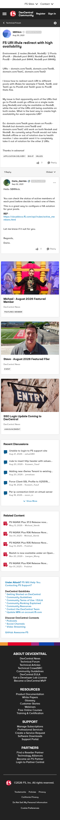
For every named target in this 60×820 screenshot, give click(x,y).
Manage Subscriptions (30, 726)
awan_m (29, 495)
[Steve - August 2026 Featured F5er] (30, 338)
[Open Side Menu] (4, 13)
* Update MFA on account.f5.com (23, 612)
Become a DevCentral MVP (30, 680)
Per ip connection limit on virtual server (30, 491)
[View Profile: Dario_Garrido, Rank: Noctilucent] (7, 182)
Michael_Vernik (32, 525)
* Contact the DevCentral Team (22, 609)
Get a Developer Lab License (30, 677)
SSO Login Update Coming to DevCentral (23, 418)
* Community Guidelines (18, 597)
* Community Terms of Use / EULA (24, 600)
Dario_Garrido (19, 181)
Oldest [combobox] (51, 172)
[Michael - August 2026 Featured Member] (30, 278)
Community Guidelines (30, 671)
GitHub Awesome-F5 (16, 632)
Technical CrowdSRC (30, 668)
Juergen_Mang (32, 556)
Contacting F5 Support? (18, 585)
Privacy (42, 792)
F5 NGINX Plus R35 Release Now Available (27, 542)
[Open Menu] (55, 23)
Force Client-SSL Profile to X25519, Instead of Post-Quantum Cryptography (31, 481)
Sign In (52, 13)
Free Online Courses (30, 710)
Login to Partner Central (30, 762)
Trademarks (20, 792)
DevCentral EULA (30, 674)
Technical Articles (30, 665)
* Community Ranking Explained (23, 603)
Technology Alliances (30, 755)
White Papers (30, 697)
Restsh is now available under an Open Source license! (31, 553)
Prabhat (28, 546)
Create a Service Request (30, 733)
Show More (31, 501)
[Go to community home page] (21, 13)
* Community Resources (18, 606)
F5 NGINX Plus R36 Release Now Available (27, 532)
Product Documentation (30, 694)
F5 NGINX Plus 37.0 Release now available (27, 522)
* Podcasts (11, 620)
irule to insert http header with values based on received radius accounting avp (32, 461)
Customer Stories (30, 703)
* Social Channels (15, 623)
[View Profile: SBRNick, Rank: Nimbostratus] (7, 34)
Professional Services (30, 729)
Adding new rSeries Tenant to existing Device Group (30, 471)
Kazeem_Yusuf (32, 464)
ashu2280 (30, 454)
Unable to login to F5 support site (28, 450)
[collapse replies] (30, 178)
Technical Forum (13, 23)
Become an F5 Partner (30, 759)
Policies (32, 792)
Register (40, 13)
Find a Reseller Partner (30, 752)
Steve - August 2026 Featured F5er (27, 359)
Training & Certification (30, 713)
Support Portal (30, 739)
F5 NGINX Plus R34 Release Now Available (27, 563)
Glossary (30, 700)
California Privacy (30, 797)
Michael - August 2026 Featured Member (25, 301)
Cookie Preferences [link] (30, 808)
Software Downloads (30, 736)
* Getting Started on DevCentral (23, 594)
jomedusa (30, 474)
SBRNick (17, 32)
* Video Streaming (15, 626)
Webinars (30, 707)
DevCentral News (12, 307)
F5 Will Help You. (23, 582)
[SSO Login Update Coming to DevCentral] (30, 395)
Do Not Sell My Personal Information (30, 802)
